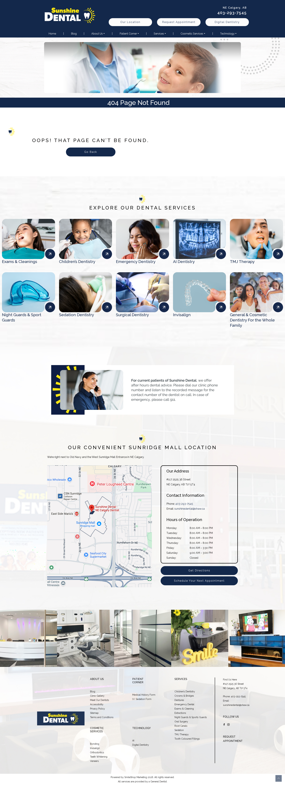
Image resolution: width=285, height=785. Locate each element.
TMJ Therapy (181, 734)
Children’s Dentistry (184, 691)
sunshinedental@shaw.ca (189, 508)
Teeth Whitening (98, 756)
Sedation (179, 730)
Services (159, 33)
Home (52, 33)
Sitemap (94, 713)
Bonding (94, 744)
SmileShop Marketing (135, 777)
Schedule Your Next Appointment (199, 580)
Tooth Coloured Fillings (187, 738)
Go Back (90, 151)
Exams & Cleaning (184, 708)
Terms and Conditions (101, 717)
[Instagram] (228, 724)
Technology (227, 33)
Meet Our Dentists (99, 700)
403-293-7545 (232, 12)
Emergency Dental (184, 704)
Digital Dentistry (227, 22)
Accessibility (96, 704)
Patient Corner (128, 33)
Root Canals (180, 726)
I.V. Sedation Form (141, 699)
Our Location (130, 22)
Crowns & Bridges (184, 695)
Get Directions (199, 570)
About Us (97, 33)
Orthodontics (97, 752)
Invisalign (95, 748)
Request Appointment (178, 22)
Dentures (179, 700)
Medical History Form (143, 694)
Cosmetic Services (192, 33)
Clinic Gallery (97, 695)
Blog (74, 33)
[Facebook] (224, 724)
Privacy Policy (97, 708)
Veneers (94, 761)
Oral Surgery (181, 721)
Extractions (180, 713)
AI (133, 740)
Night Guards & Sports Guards (190, 717)
